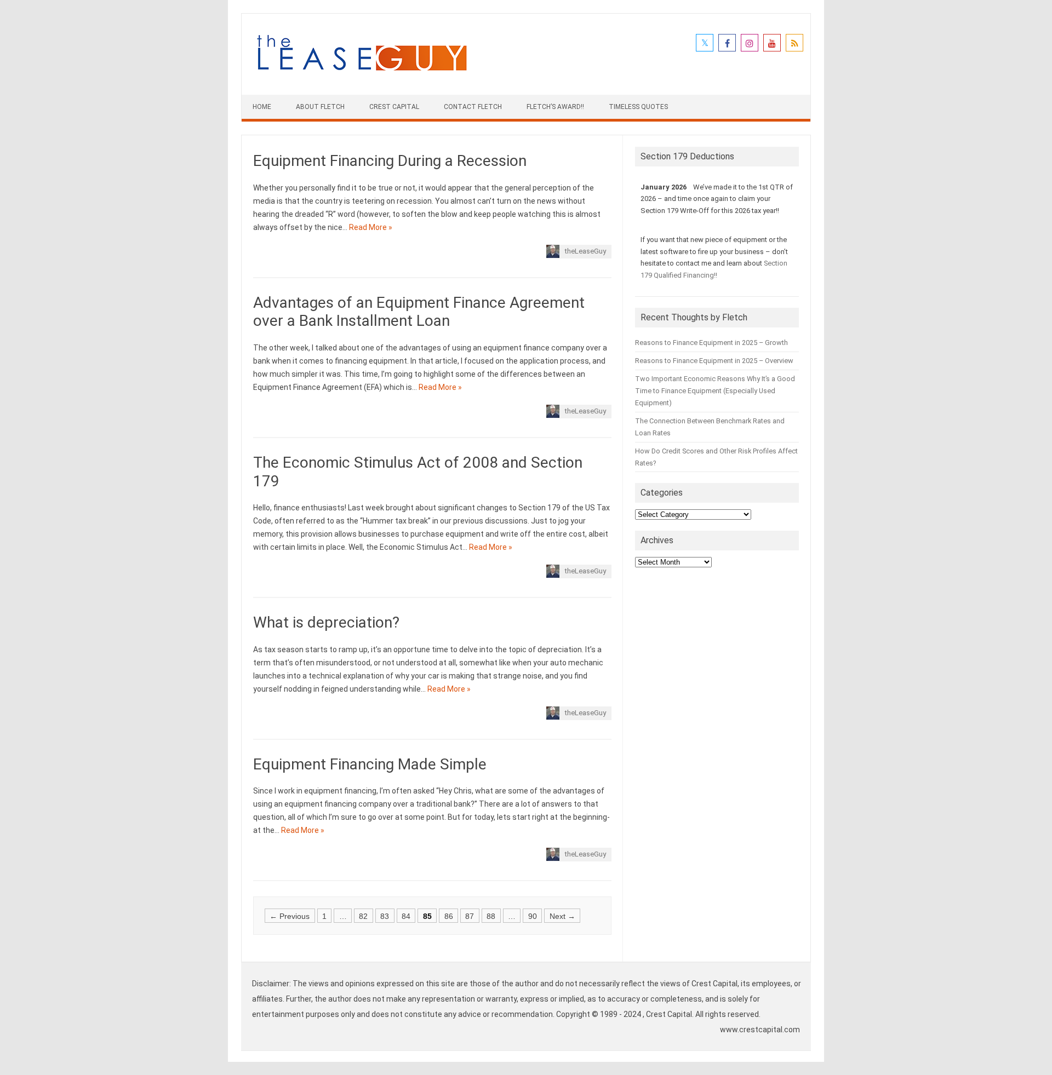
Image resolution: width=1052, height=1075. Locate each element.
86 (448, 915)
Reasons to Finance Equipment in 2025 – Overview (714, 361)
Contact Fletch (473, 107)
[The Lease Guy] (361, 76)
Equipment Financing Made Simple (370, 764)
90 (532, 915)
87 (469, 915)
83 (384, 915)
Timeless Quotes (638, 107)
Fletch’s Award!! (555, 107)
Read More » (370, 227)
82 (363, 915)
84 (406, 915)
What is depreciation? (326, 622)
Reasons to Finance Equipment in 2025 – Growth (711, 342)
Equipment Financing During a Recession (390, 161)
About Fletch (320, 107)
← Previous (290, 915)
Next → (562, 915)
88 (491, 915)
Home (262, 107)
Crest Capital (394, 107)
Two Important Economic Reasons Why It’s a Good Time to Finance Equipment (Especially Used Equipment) (715, 391)
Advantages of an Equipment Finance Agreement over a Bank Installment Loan (419, 312)
